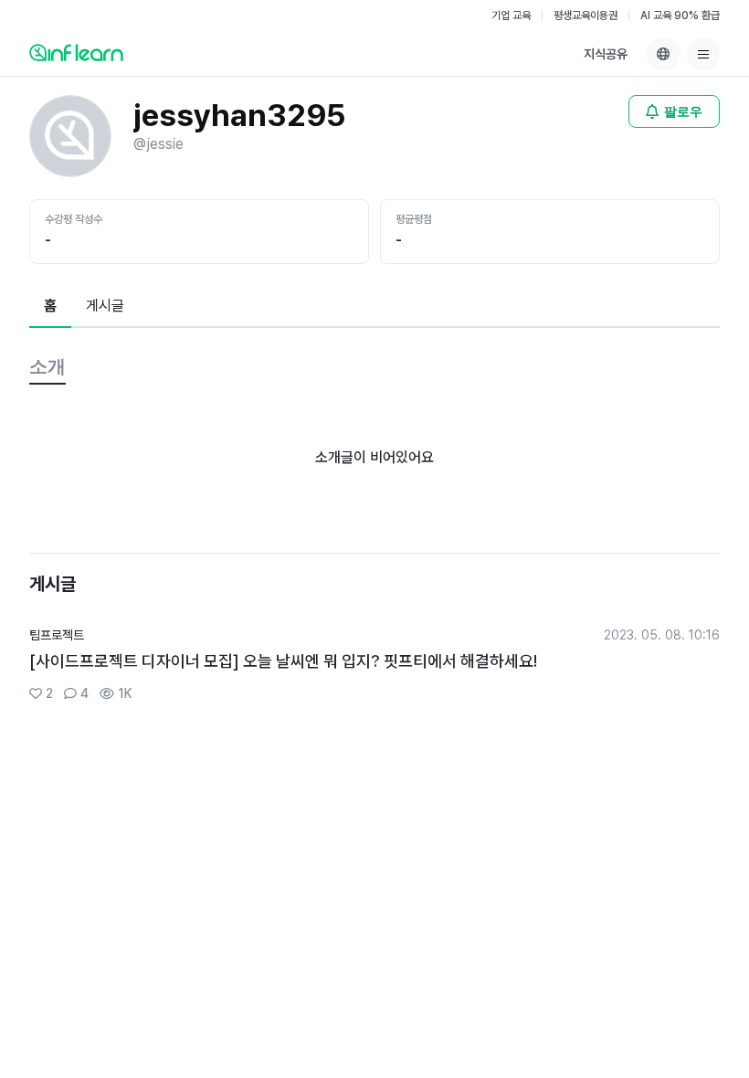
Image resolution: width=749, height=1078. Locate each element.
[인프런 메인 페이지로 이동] (76, 52)
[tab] (50, 307)
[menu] (703, 53)
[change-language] (663, 53)
